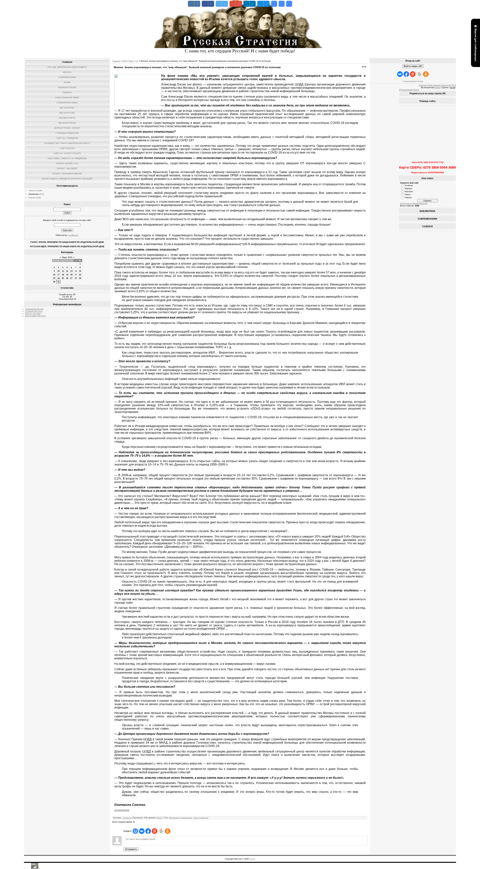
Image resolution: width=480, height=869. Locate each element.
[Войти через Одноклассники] (167, 831)
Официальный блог (34, 309)
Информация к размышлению (180, 818)
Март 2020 (67, 257)
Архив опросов (420, 203)
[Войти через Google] (161, 831)
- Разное (31, 198)
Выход (446, 85)
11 (63, 271)
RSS (453, 85)
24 (58, 278)
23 (54, 278)
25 (63, 278)
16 (54, 274)
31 (58, 282)
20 (71, 274)
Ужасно (408, 197)
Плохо (408, 194)
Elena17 (160, 818)
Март (131, 61)
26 (67, 278)
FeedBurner (73, 235)
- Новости (32, 190)
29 (80, 278)
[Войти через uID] (135, 831)
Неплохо (409, 191)
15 (80, 271)
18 (63, 274)
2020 (124, 61)
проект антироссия (200, 818)
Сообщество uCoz (34, 311)
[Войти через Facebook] (148, 831)
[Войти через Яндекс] (154, 831)
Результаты (405, 203)
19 (67, 274)
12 (67, 271)
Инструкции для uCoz (35, 316)
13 (71, 271)
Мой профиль (434, 85)
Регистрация (406, 90)
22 (80, 274)
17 (58, 274)
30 (54, 282)
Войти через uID (413, 66)
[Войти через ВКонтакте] (142, 831)
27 (71, 278)
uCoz (252, 859)
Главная (116, 61)
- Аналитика (33, 194)
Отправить (131, 849)
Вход (416, 90)
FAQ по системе (33, 313)
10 (58, 271)
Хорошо (408, 188)
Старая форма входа (413, 81)
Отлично (409, 185)
